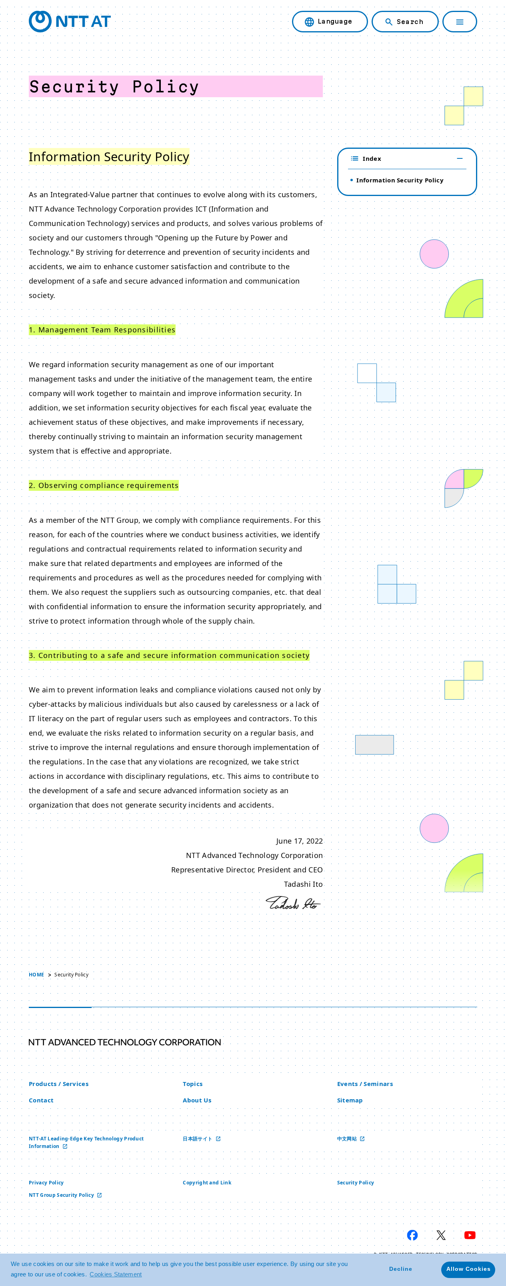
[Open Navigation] (459, 21)
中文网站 (347, 1138)
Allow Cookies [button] (468, 1269)
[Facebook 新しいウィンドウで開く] (412, 1235)
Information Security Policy (400, 180)
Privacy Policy (46, 1182)
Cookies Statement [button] (116, 1274)
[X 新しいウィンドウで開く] (441, 1235)
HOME (36, 974)
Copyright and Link (207, 1182)
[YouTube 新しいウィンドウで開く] (470, 1235)
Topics (192, 1084)
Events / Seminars (365, 1084)
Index (372, 158)
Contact (41, 1100)
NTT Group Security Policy (62, 1195)
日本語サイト (198, 1138)
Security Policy (355, 1182)
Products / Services (58, 1084)
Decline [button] (400, 1269)
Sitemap (350, 1100)
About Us (197, 1100)
